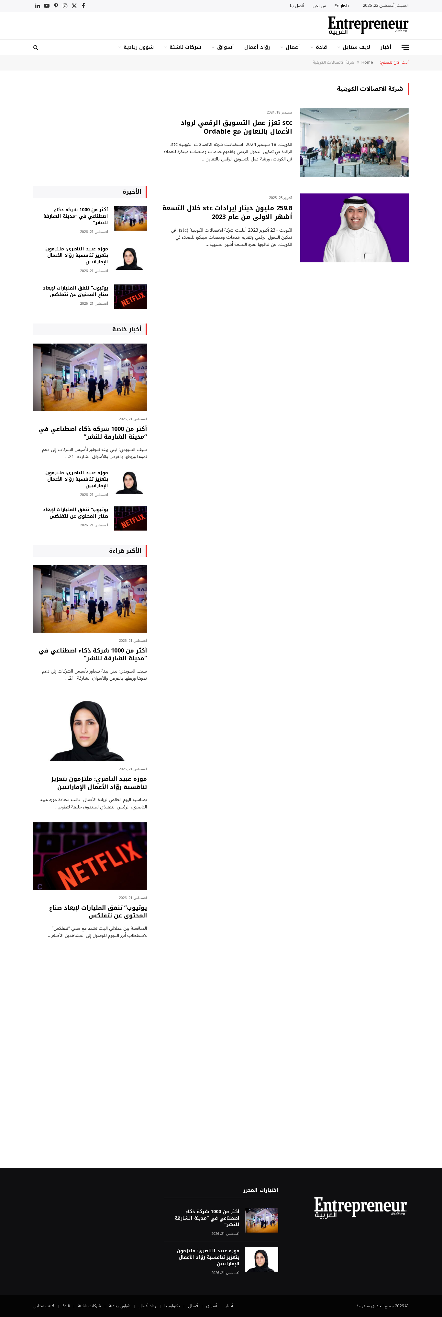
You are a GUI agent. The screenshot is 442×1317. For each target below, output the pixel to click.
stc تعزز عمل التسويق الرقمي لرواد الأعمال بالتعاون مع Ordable (236, 127)
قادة (321, 47)
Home (367, 62)
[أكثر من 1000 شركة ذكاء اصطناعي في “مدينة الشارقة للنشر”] (130, 218)
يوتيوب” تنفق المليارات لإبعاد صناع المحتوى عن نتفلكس (75, 291)
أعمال (293, 47)
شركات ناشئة (185, 47)
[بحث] (36, 47)
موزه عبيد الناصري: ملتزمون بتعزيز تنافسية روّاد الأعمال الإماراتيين (76, 255)
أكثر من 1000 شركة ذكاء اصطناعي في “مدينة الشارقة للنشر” (75, 216)
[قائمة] (405, 47)
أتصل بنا (297, 5)
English (342, 5)
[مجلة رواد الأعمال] (368, 25)
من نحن (319, 5)
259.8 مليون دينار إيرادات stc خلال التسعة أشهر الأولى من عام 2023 (227, 212)
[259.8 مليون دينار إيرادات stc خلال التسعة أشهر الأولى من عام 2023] (354, 227)
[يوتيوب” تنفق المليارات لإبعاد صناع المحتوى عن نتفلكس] (130, 296)
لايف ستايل (356, 47)
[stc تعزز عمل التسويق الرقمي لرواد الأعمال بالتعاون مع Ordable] (354, 142)
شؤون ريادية (139, 47)
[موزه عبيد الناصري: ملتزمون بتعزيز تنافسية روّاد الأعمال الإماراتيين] (130, 257)
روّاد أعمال (257, 47)
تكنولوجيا (172, 1306)
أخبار (386, 47)
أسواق (225, 47)
